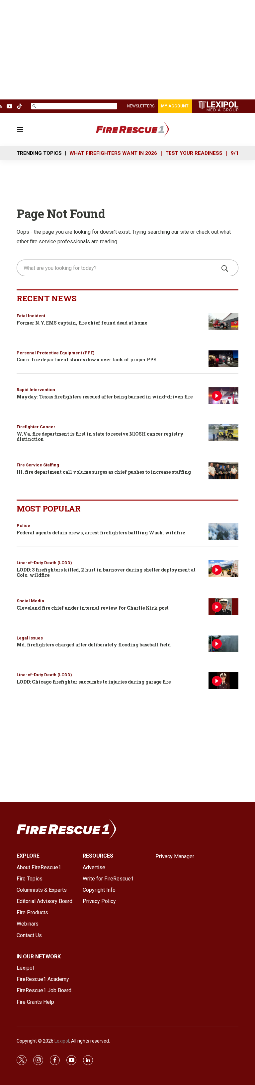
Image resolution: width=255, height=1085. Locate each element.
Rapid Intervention (36, 389)
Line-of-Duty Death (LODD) (44, 562)
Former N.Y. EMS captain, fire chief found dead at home (82, 323)
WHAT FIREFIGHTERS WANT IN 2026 (113, 153)
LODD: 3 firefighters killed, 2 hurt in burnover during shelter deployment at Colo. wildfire (106, 572)
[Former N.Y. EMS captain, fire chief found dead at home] (223, 321)
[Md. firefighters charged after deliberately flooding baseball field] (223, 643)
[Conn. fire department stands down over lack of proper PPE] (223, 358)
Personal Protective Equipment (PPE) (56, 352)
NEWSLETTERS (140, 106)
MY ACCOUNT (175, 106)
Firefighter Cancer (36, 426)
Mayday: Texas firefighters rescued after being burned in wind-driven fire (105, 396)
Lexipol (61, 1041)
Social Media (30, 600)
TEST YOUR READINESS (193, 153)
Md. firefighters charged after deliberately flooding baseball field (94, 644)
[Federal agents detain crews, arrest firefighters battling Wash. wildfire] (223, 531)
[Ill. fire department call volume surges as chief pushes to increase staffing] (223, 470)
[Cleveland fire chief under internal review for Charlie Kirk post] (223, 606)
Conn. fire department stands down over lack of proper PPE (86, 359)
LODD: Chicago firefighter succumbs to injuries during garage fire (94, 682)
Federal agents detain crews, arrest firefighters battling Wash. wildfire (101, 532)
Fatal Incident (31, 315)
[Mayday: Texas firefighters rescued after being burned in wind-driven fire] (223, 395)
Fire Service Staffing (38, 464)
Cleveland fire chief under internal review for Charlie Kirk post (93, 608)
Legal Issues (30, 637)
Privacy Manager (174, 856)
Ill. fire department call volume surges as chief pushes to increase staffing (104, 472)
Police (23, 525)
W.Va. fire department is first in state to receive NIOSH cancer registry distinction (100, 437)
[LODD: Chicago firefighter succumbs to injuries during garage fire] (223, 680)
